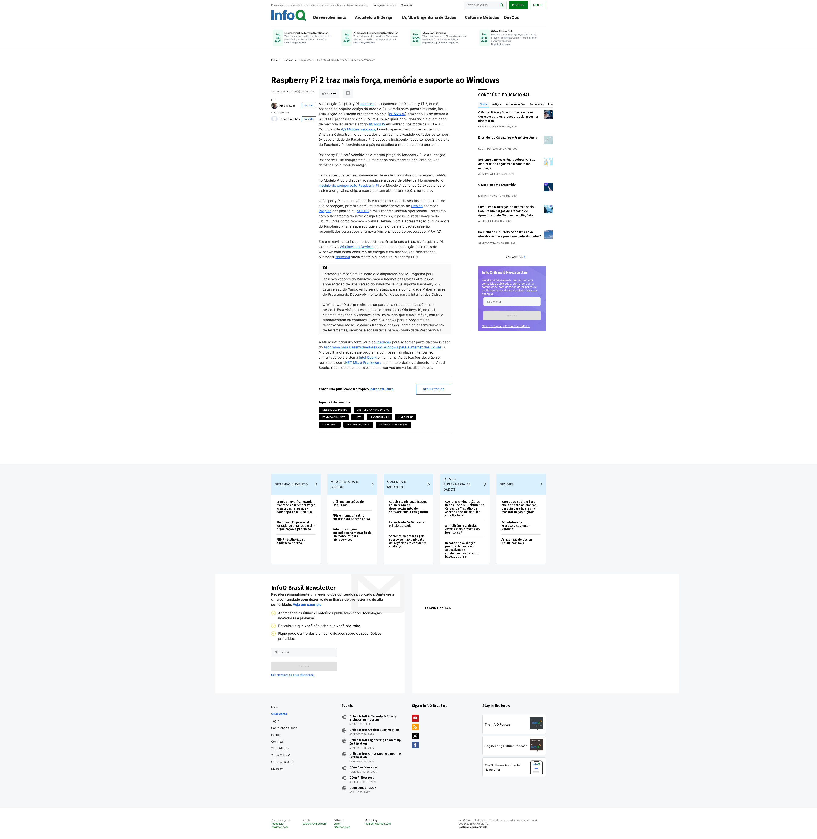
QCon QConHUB (455, 617)
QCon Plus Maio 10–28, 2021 (443, 680)
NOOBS (363, 211)
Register (518, 4)
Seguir (309, 105)
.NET (358, 417)
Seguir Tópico (433, 389)
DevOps (511, 17)
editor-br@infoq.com (342, 825)
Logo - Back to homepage (288, 15)
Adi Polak (484, 221)
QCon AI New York (361, 777)
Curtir (332, 93)
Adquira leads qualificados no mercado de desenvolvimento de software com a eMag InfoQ (408, 507)
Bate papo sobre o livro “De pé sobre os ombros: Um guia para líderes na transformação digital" (519, 507)
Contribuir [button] (406, 5)
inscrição (384, 342)
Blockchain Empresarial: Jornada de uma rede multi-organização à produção (296, 526)
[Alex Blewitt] (274, 106)
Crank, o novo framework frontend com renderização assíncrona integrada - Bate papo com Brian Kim (296, 507)
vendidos (367, 129)
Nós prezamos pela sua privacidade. (506, 326)
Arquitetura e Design (344, 484)
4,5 (343, 129)
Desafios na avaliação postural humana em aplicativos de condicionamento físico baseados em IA (462, 549)
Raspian (325, 211)
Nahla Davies (487, 126)
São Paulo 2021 (490, 675)
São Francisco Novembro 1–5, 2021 (504, 680)
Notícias (288, 60)
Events (275, 734)
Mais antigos (514, 256)
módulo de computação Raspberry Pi (349, 185)
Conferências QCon (284, 728)
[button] (512, 315)
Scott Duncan (488, 148)
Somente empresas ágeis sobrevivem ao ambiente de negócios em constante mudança (507, 164)
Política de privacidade (473, 827)
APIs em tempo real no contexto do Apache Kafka (351, 517)
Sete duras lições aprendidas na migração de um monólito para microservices (352, 534)
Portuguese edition (383, 5)
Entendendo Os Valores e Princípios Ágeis (507, 137)
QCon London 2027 (362, 788)
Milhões (353, 129)
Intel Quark (368, 357)
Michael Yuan (487, 196)
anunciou (367, 104)
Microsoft (329, 424)
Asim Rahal (485, 173)
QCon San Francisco (363, 767)
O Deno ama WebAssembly (497, 185)
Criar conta (279, 714)
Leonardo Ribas (289, 119)
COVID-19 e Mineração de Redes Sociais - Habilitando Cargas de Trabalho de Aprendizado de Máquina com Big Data (507, 211)
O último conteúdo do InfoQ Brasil (348, 503)
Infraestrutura (382, 389)
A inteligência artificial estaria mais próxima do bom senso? (462, 529)
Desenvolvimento (329, 17)
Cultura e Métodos (482, 17)
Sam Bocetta (487, 243)
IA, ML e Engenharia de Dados (429, 17)
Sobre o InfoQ (280, 755)
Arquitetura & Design (374, 17)
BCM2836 (397, 114)
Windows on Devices (356, 247)
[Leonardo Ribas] (274, 119)
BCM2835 (377, 124)
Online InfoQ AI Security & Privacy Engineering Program (373, 718)
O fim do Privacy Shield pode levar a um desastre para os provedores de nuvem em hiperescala (509, 117)
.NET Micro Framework (362, 362)
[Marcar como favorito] (348, 93)
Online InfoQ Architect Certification (374, 730)
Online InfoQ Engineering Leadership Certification (375, 742)
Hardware (406, 417)
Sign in (538, 4)
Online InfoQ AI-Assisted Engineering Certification (375, 755)
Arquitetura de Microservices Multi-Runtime (515, 526)
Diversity (277, 768)
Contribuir (277, 741)
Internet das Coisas (393, 424)
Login (275, 721)
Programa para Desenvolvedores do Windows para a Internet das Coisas (382, 347)
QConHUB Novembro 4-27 (442, 675)
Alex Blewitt (287, 105)
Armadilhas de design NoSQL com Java (516, 541)
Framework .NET (333, 417)
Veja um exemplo (307, 604)
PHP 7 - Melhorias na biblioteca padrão (290, 541)
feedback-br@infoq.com (279, 825)
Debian (417, 206)
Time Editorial (280, 748)
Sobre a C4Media (282, 762)
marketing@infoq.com (378, 823)
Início (274, 60)
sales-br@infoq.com (314, 823)
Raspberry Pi (380, 417)
